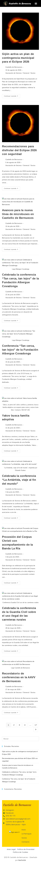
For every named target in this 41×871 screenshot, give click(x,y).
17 (36, 725)
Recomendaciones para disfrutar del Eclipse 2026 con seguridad (19, 150)
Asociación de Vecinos (13, 73)
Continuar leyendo (12, 95)
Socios (33, 73)
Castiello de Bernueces (13, 67)
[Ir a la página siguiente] (35, 729)
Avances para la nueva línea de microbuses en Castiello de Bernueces (18, 214)
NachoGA (22, 860)
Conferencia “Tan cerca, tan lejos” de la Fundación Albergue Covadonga (20, 349)
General (26, 73)
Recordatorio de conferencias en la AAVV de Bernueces (18, 677)
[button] (36, 3)
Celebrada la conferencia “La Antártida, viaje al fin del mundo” (19, 479)
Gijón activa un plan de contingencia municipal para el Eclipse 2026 (18, 57)
